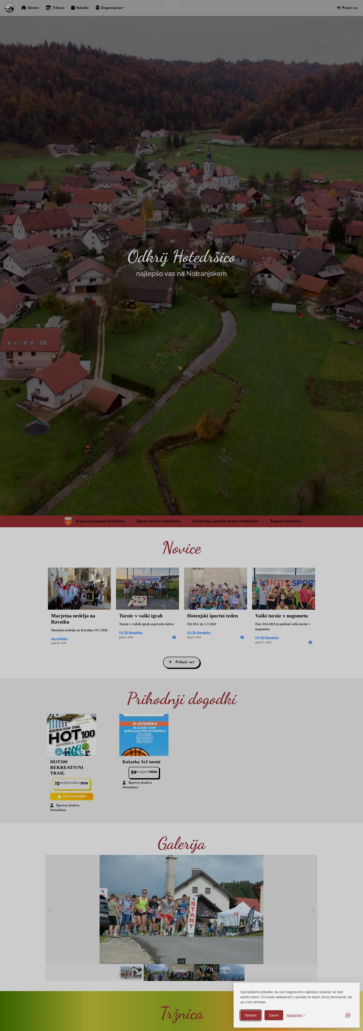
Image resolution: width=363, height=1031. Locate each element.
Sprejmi (250, 1015)
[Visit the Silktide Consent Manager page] (348, 1015)
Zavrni (274, 1015)
